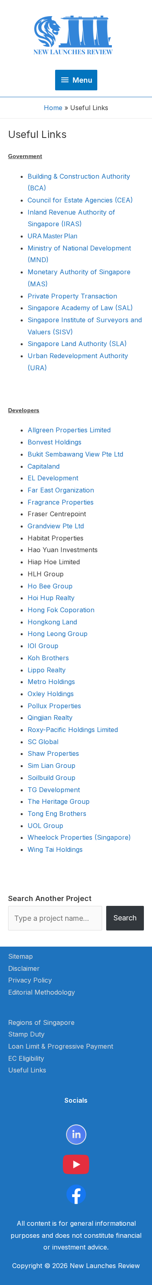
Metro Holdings (51, 682)
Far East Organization (61, 490)
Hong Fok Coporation (61, 610)
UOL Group (45, 826)
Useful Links (27, 1070)
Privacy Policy (30, 980)
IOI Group (43, 646)
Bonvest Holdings (54, 442)
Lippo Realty (47, 670)
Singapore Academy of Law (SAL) (80, 308)
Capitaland (44, 466)
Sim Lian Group (51, 765)
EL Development (53, 478)
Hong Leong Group (58, 634)
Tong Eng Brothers (57, 813)
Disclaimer (24, 968)
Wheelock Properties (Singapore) (79, 837)
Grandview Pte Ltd (56, 526)
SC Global (43, 742)
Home (53, 108)
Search (125, 918)
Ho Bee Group (50, 586)
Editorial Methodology (41, 992)
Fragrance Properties (61, 502)
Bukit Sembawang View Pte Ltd (75, 454)
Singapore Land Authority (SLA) (77, 344)
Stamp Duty (26, 1034)
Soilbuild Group (51, 778)
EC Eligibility (26, 1058)
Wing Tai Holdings (55, 849)
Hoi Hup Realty (51, 598)
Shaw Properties (53, 753)
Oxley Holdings (51, 694)
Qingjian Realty (50, 717)
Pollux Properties (54, 706)
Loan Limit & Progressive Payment (60, 1046)
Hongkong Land (52, 622)
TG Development (54, 790)
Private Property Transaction (72, 296)
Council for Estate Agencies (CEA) (80, 200)
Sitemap (20, 956)
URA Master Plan (52, 236)
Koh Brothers (48, 658)
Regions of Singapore (41, 1022)
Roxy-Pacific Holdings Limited (73, 730)
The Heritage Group (59, 801)
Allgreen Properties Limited (69, 430)
